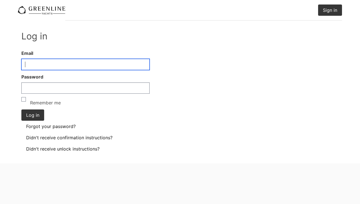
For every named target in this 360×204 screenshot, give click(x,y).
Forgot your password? (51, 126)
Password (32, 77)
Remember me (45, 103)
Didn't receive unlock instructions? (63, 149)
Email (27, 53)
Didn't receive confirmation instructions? (69, 137)
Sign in (330, 10)
